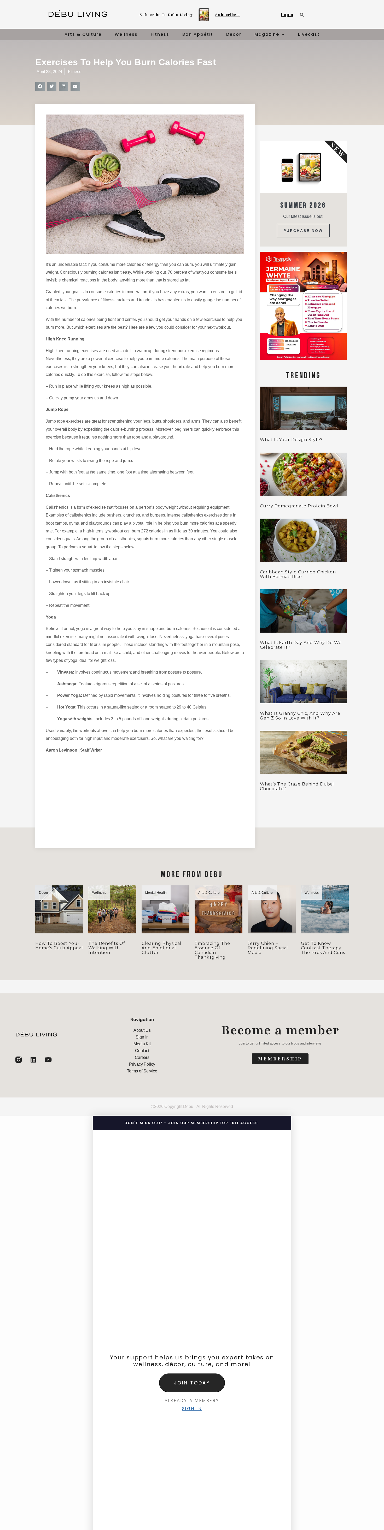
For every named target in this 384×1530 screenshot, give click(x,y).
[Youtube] (48, 1060)
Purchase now (303, 231)
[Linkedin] (33, 1060)
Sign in (192, 1409)
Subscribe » (227, 14)
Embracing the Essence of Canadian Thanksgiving (212, 950)
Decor (233, 34)
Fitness (160, 34)
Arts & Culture (83, 34)
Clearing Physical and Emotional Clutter (162, 948)
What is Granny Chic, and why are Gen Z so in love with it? (300, 716)
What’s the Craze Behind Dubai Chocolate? (297, 786)
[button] (40, 86)
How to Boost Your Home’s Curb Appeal (59, 946)
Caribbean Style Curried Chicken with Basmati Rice (298, 574)
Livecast (309, 34)
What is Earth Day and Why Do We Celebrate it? (301, 645)
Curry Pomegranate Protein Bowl (299, 505)
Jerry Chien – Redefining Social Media (268, 948)
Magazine (266, 34)
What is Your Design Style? (291, 439)
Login (287, 14)
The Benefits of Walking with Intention (106, 948)
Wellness (126, 34)
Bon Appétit (197, 34)
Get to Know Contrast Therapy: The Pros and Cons (323, 948)
